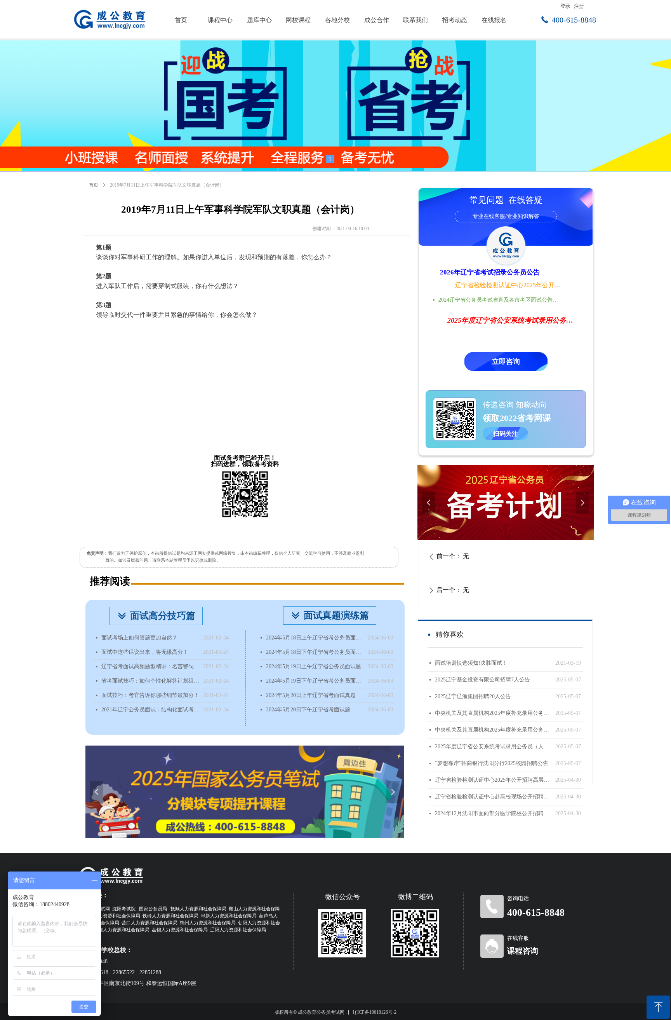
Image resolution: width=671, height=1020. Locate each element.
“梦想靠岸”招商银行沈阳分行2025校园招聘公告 (491, 763)
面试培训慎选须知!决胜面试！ (471, 663)
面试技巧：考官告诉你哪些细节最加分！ (150, 695)
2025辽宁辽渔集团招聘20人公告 (473, 696)
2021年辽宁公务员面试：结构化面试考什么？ (150, 710)
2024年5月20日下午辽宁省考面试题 (308, 710)
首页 (93, 185)
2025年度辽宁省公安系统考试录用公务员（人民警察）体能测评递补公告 (493, 746)
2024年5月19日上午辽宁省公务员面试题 (313, 666)
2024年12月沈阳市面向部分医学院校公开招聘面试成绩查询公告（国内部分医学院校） (493, 813)
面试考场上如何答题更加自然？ (139, 638)
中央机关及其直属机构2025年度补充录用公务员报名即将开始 (493, 713)
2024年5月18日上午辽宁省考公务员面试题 (315, 638)
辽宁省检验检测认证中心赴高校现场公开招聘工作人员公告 (493, 797)
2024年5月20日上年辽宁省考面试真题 (311, 695)
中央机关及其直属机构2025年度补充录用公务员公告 (493, 730)
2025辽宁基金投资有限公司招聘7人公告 (482, 680)
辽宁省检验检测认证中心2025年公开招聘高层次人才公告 (508, 285)
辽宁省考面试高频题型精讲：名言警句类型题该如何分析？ (150, 666)
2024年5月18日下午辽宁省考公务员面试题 (315, 652)
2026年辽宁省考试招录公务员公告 (490, 272)
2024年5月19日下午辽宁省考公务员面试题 (315, 681)
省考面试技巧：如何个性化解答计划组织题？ (150, 681)
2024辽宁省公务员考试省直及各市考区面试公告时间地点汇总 (500, 300)
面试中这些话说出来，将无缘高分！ (144, 652)
